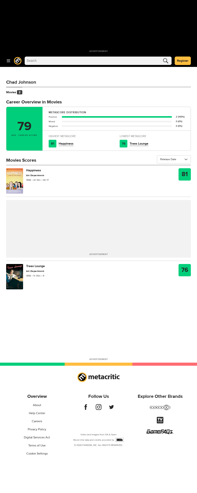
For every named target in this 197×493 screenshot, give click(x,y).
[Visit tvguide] (160, 422)
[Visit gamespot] (160, 410)
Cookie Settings (37, 454)
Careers (37, 421)
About (37, 405)
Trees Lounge (139, 144)
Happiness (66, 144)
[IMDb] (119, 440)
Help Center (37, 413)
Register (183, 61)
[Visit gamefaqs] (160, 433)
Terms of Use (37, 445)
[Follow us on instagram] (98, 409)
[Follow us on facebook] (85, 409)
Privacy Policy (37, 429)
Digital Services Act (37, 437)
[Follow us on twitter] (111, 409)
